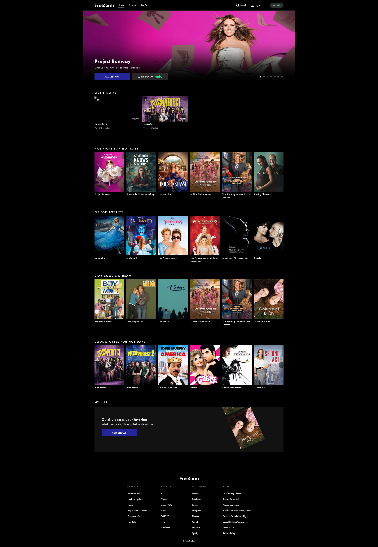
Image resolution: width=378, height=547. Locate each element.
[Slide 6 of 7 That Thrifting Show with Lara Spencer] (278, 76)
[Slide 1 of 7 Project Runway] (260, 76)
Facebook (196, 499)
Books (130, 504)
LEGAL (227, 486)
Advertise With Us (135, 493)
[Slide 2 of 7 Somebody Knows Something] (264, 76)
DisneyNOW (166, 504)
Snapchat (196, 527)
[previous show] (88, 46)
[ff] (104, 6)
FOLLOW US (199, 486)
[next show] (290, 46)
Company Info (133, 516)
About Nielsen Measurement (235, 521)
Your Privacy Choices (232, 493)
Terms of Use (228, 527)
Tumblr (195, 504)
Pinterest (195, 516)
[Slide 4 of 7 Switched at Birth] (271, 76)
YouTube (195, 521)
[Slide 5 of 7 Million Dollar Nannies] (274, 76)
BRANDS (166, 486)
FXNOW (165, 516)
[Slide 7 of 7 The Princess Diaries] (282, 76)
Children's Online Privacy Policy (237, 510)
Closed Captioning (231, 504)
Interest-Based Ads (231, 499)
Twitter (195, 493)
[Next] (282, 172)
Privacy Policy (229, 533)
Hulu (163, 521)
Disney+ (164, 499)
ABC (163, 493)
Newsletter (132, 521)
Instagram (196, 510)
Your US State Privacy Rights (235, 516)
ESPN (163, 510)
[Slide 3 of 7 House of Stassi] (267, 76)
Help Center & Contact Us (138, 510)
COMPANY (133, 486)
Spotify (195, 533)
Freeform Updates (135, 499)
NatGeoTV (165, 527)
